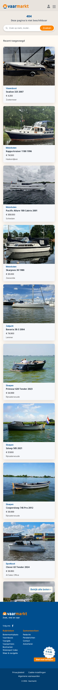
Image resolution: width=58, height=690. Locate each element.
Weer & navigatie (10, 653)
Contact (26, 641)
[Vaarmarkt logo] (16, 6)
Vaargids (6, 641)
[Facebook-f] (13, 626)
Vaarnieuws (8, 637)
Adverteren (27, 644)
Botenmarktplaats (10, 634)
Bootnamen (8, 647)
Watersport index (10, 650)
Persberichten (27, 637)
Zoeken (47, 28)
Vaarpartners (8, 644)
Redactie (27, 634)
